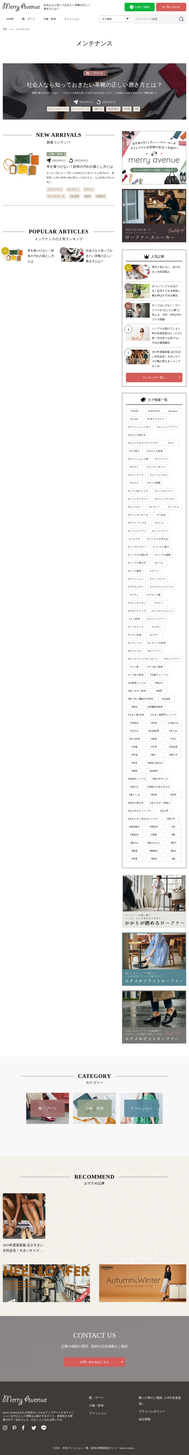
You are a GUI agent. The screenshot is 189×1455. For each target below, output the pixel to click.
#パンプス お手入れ (157, 539)
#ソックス (173, 506)
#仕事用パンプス (137, 683)
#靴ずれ (134, 842)
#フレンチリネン (137, 603)
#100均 (134, 411)
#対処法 (134, 722)
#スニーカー (134, 506)
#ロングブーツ (172, 658)
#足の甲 (164, 810)
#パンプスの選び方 (138, 554)
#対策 (154, 722)
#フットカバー (158, 578)
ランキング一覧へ (154, 377)
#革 (173, 826)
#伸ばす (159, 683)
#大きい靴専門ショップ (163, 714)
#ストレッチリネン (165, 499)
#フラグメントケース (161, 586)
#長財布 (154, 826)
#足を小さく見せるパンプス (143, 818)
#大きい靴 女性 (136, 714)
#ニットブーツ (160, 531)
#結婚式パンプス (137, 778)
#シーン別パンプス (138, 491)
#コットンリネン (159, 474)
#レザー (154, 634)
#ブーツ (154, 571)
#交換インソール (159, 674)
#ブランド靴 (154, 594)
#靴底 (134, 850)
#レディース (134, 643)
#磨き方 (98, 109)
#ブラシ (88, 189)
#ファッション (136, 578)
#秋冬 (134, 762)
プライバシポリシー (152, 1411)
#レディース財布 (157, 643)
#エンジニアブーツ (167, 427)
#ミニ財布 (134, 618)
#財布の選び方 (136, 802)
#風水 (173, 850)
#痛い (154, 754)
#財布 (87, 196)
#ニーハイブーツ (137, 531)
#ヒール (159, 562)
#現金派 (173, 746)
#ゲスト (134, 467)
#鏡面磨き (113, 109)
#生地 (134, 754)
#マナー (159, 603)
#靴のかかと (154, 842)
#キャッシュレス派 (138, 459)
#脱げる (134, 786)
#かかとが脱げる (137, 434)
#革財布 (100, 196)
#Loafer (134, 419)
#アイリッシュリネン (139, 427)
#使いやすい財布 (137, 690)
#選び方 (171, 818)
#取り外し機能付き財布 (140, 698)
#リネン (156, 626)
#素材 (134, 770)
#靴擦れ (154, 850)
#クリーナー (55, 189)
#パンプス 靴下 (161, 546)
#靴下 (174, 842)
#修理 (159, 690)
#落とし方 (134, 794)
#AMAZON (154, 411)
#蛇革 (154, 794)
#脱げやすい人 (160, 778)
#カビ (171, 442)
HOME (10, 19)
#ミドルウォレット (162, 611)
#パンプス (134, 539)
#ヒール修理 (134, 571)
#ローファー (154, 650)
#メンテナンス (80, 109)
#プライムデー (136, 586)
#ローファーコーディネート (143, 658)
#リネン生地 (134, 634)
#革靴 (127, 109)
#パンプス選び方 (137, 562)
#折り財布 (134, 738)
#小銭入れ (173, 722)
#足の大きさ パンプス (139, 810)
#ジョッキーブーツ (138, 499)
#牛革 (154, 746)
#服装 (154, 738)
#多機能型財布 (155, 706)
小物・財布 (49, 19)
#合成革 (74, 196)
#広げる (134, 730)
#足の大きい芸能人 (160, 802)
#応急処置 (153, 730)
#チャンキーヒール (138, 514)
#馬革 (134, 858)
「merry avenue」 (126, 1448)
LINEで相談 (142, 7)
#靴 (137, 109)
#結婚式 (154, 770)
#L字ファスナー (155, 419)
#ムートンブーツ (156, 618)
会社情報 (144, 1419)
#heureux (173, 411)
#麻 (173, 858)
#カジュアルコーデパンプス (143, 442)
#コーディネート (156, 467)
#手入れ (173, 730)
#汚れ (173, 738)
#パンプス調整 (163, 554)
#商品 (134, 706)
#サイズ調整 (154, 482)
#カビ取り (134, 451)
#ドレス (159, 522)
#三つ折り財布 (155, 666)
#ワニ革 (134, 666)
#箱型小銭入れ (155, 762)
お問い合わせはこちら (94, 1362)
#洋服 (134, 746)
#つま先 (161, 514)
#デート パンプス (137, 522)
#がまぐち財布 (155, 451)
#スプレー (73, 189)
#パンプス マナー (137, 546)
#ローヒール (134, 650)
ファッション (72, 19)
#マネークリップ (137, 611)
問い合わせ (173, 7)
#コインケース (136, 474)
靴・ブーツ (28, 19)
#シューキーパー (58, 109)
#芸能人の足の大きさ (158, 786)
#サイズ (134, 482)
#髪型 (154, 858)
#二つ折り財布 (136, 674)
